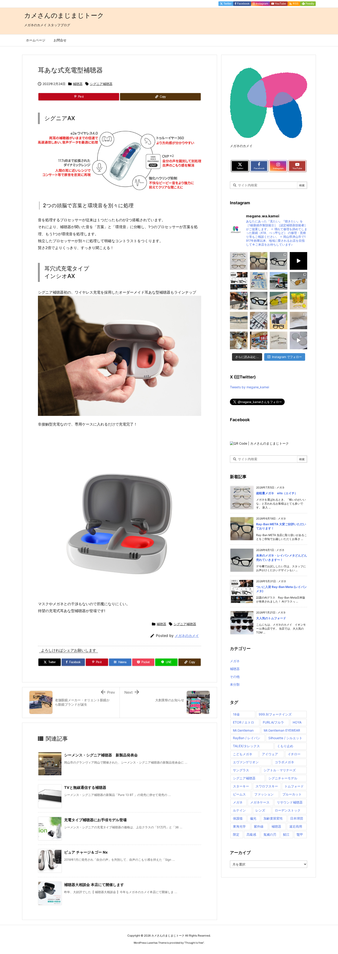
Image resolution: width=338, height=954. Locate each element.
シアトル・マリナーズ (280, 770)
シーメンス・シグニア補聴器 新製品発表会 (101, 755)
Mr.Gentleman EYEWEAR (282, 730)
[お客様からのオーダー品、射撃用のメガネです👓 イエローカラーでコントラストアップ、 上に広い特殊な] (278, 300)
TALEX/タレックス (246, 746)
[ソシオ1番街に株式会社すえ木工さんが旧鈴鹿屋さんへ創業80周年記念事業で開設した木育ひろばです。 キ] (239, 340)
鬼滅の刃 (269, 834)
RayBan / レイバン (246, 738)
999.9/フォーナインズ (275, 714)
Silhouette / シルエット (285, 738)
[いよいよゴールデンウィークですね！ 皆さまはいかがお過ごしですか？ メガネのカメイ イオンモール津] (259, 300)
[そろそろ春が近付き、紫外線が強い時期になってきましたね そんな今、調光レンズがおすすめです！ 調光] (298, 340)
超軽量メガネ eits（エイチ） (277, 493)
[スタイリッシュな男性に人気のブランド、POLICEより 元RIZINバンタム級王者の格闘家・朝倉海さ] (278, 320)
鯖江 (286, 834)
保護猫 (238, 818)
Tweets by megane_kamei (249, 387)
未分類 (235, 684)
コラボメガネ (284, 762)
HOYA (297, 722)
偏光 (253, 818)
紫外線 (259, 826)
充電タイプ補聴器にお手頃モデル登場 (95, 820)
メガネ (235, 661)
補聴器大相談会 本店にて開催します (94, 884)
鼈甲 (300, 834)
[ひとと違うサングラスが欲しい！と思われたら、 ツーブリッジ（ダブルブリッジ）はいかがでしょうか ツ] (298, 281)
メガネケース (259, 802)
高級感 (251, 834)
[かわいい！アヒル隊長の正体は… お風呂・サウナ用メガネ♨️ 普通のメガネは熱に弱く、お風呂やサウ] (298, 300)
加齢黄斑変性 (273, 818)
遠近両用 (295, 826)
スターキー (241, 786)
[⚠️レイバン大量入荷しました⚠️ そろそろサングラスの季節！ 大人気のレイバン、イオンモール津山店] (259, 320)
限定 (236, 834)
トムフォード (294, 786)
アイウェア (270, 754)
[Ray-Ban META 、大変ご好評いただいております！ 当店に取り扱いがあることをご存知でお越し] (259, 261)
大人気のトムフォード (271, 618)
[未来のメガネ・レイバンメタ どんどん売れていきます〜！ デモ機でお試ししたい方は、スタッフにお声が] (278, 261)
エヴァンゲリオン (246, 762)
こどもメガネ (242, 754)
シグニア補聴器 (101, 84)
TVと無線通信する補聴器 (85, 787)
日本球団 (296, 818)
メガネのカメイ (187, 635)
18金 (236, 714)
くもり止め (285, 746)
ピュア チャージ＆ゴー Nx (86, 852)
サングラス (241, 770)
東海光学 (239, 826)
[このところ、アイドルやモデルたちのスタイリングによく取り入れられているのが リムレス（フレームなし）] (278, 340)
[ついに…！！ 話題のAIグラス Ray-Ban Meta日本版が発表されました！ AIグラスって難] (239, 281)
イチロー (294, 754)
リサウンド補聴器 (290, 802)
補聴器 (78, 84)
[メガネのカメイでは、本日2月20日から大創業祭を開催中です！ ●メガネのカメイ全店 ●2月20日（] (259, 340)
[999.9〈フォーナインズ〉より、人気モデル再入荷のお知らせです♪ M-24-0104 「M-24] (239, 320)
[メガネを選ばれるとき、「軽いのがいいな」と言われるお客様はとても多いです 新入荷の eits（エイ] (239, 261)
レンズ (260, 810)
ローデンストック (288, 810)
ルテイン (239, 810)
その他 (235, 677)
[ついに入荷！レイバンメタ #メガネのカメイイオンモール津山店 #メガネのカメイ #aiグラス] (298, 261)
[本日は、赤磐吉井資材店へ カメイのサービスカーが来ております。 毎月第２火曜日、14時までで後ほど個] (278, 281)
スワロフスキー (266, 786)
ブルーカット (292, 794)
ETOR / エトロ (243, 722)
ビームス (239, 794)
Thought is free (194, 942)
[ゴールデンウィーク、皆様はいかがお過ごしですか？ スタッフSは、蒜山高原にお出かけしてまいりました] (239, 300)
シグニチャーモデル (282, 778)
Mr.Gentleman (243, 730)
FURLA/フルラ (273, 722)
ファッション (264, 794)
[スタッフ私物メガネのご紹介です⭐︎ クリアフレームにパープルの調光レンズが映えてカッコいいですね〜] (298, 320)
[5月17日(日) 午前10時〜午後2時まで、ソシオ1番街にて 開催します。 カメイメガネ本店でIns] (259, 281)
